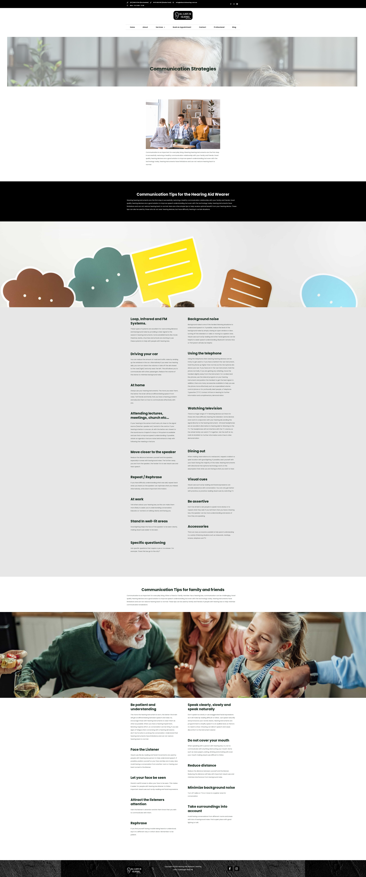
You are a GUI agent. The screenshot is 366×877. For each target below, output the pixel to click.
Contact (202, 27)
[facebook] (230, 868)
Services (159, 27)
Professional (219, 27)
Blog (234, 27)
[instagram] (236, 868)
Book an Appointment (182, 27)
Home (132, 27)
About (145, 27)
